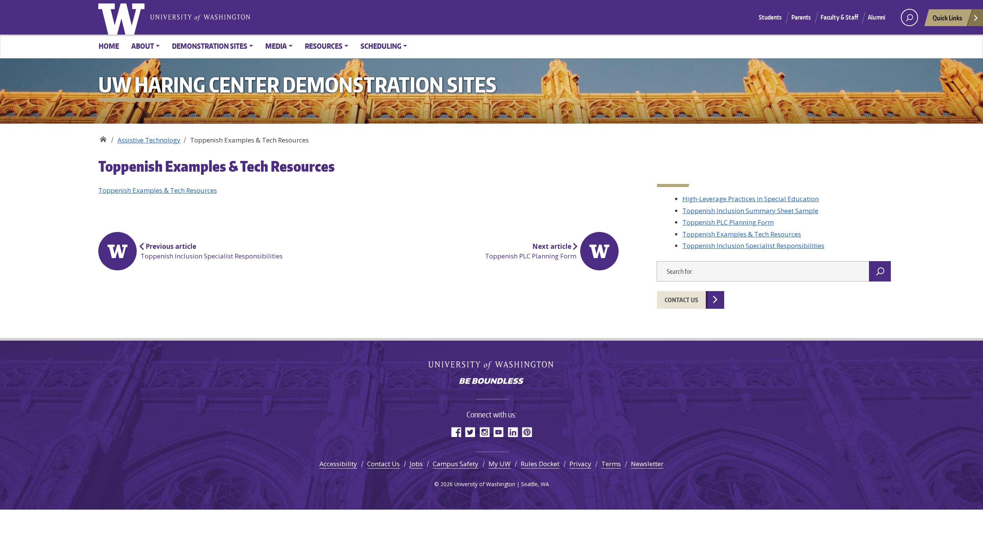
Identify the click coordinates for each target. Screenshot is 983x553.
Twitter (470, 432)
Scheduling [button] (381, 46)
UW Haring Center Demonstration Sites (103, 137)
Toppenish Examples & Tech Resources (157, 190)
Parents (801, 17)
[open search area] (909, 17)
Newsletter (647, 463)
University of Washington (123, 17)
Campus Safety (455, 463)
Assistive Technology (148, 140)
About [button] (142, 46)
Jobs (416, 463)
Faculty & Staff (839, 17)
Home (109, 46)
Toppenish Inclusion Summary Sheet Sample (750, 210)
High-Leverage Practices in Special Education (750, 198)
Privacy (580, 463)
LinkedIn (513, 432)
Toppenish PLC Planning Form (728, 222)
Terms (611, 463)
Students (770, 17)
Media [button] (276, 46)
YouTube (498, 432)
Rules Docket (540, 463)
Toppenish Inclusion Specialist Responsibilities (753, 245)
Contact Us (681, 300)
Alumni (876, 17)
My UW (499, 463)
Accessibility (338, 463)
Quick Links (947, 17)
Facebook (456, 432)
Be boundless (491, 381)
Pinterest (527, 432)
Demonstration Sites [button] (209, 46)
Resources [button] (324, 46)
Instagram (484, 432)
